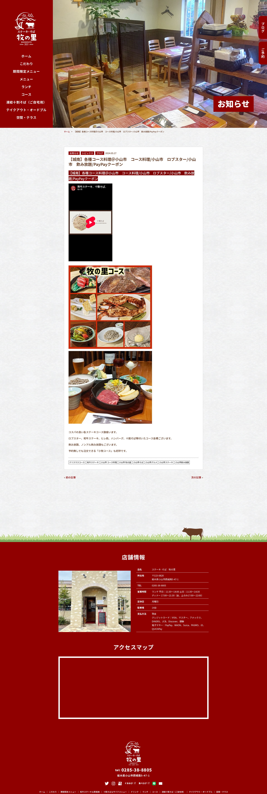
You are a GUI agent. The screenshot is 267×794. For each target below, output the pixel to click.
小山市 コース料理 (109, 462)
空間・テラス (26, 117)
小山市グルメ (151, 462)
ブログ (263, 27)
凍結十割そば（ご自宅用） (26, 102)
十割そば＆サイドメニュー (115, 791)
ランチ (26, 86)
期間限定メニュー (26, 71)
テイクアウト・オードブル (26, 110)
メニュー (26, 79)
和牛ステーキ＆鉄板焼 (90, 791)
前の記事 (71, 477)
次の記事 (196, 477)
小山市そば (138, 462)
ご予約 (263, 53)
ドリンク (135, 791)
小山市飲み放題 (182, 462)
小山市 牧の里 (125, 462)
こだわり (26, 63)
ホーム (26, 56)
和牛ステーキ (93, 462)
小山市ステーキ (166, 462)
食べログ (143, 783)
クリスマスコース (77, 462)
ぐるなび (129, 783)
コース (26, 94)
